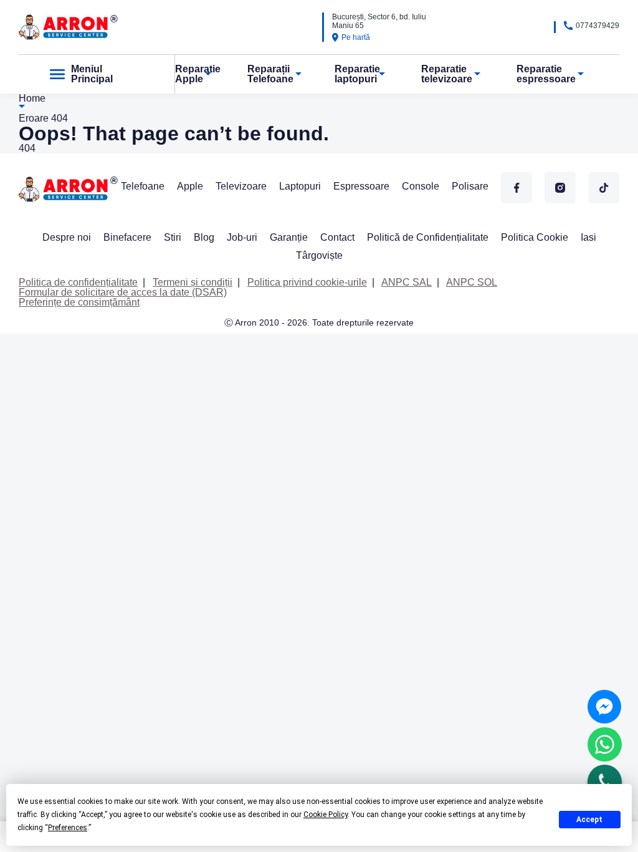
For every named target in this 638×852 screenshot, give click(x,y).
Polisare (470, 186)
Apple (190, 186)
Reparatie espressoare (546, 74)
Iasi (588, 237)
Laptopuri (300, 186)
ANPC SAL (406, 282)
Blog (204, 237)
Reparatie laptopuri (357, 74)
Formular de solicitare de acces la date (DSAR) (123, 292)
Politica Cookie (534, 237)
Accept (589, 819)
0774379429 (597, 25)
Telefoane (142, 186)
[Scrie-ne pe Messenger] (604, 707)
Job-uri (242, 237)
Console (420, 186)
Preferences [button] (67, 827)
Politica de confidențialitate (78, 282)
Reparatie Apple (198, 74)
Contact (337, 237)
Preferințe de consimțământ (79, 302)
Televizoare (241, 186)
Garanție (289, 237)
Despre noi (66, 237)
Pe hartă (355, 37)
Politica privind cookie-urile (307, 282)
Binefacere (127, 237)
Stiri (172, 237)
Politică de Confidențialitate (427, 237)
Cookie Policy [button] (325, 814)
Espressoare (361, 186)
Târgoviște (319, 255)
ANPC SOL (471, 282)
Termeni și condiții (192, 282)
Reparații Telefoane (270, 74)
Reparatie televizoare (446, 74)
